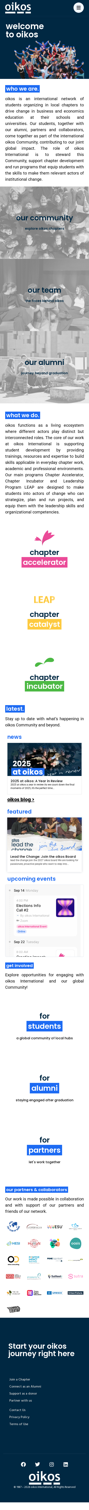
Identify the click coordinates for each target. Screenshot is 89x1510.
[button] (79, 767)
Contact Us (17, 1410)
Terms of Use (18, 1424)
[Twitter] (37, 1464)
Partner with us (20, 1400)
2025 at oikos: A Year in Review (37, 781)
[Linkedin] (65, 1464)
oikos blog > (20, 799)
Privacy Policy (19, 1417)
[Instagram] (51, 1464)
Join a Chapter (19, 1379)
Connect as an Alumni (25, 1386)
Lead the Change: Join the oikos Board (43, 856)
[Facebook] (23, 1464)
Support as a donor (23, 1393)
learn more (44, 567)
